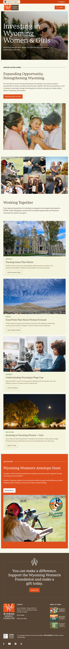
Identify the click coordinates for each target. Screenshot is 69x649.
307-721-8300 (20, 615)
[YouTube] (9, 644)
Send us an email (21, 618)
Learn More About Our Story (13, 96)
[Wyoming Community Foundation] (58, 610)
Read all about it (9, 490)
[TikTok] (21, 644)
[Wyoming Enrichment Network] (58, 618)
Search (62, 2)
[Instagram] (15, 644)
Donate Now (34, 590)
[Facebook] (3, 644)
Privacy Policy (21, 637)
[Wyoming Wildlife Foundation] (58, 625)
